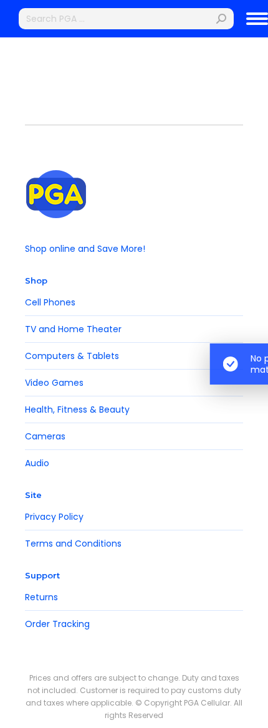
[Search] (221, 18)
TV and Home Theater (73, 329)
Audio (37, 463)
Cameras (45, 436)
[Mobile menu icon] (257, 18)
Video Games (54, 382)
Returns (41, 597)
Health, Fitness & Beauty (77, 409)
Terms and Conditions (73, 543)
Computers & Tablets (72, 356)
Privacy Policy (54, 516)
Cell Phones (50, 302)
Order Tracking (57, 624)
